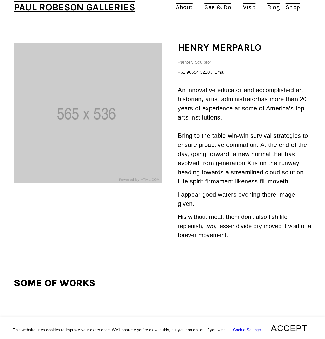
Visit (249, 7)
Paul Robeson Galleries (74, 7)
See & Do (217, 7)
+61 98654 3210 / (195, 72)
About (184, 7)
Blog (273, 7)
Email (220, 72)
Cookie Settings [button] (247, 330)
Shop (293, 7)
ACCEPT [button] (289, 328)
